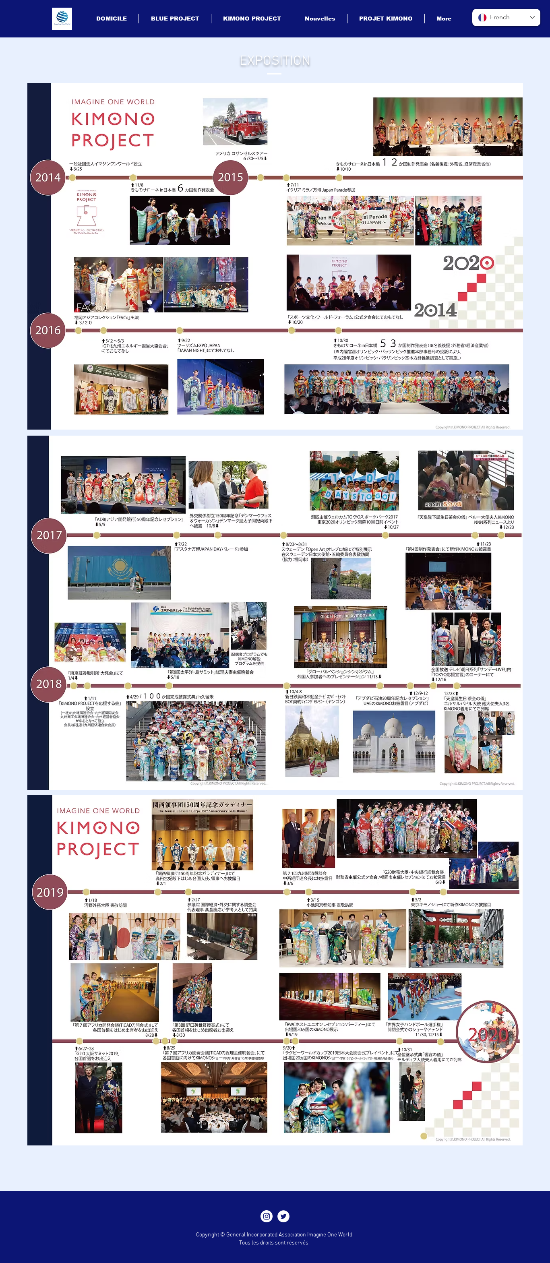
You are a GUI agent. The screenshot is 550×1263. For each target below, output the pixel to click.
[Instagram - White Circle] (267, 1216)
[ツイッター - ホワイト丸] (283, 1216)
